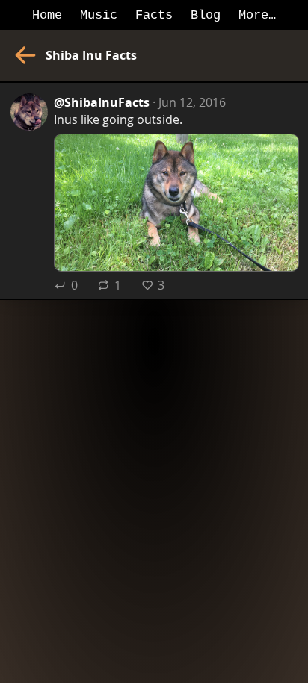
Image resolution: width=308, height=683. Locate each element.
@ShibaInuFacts (102, 101)
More (253, 15)
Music (98, 15)
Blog (206, 15)
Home (47, 15)
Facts (154, 15)
